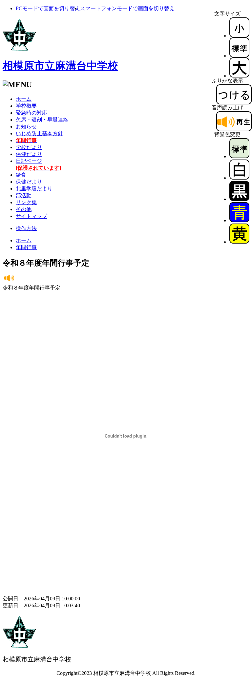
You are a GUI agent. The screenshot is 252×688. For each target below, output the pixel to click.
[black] (239, 199)
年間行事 (26, 247)
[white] (239, 178)
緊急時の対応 (31, 113)
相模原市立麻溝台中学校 (60, 66)
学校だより (29, 147)
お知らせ (26, 126)
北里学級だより (34, 188)
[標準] (239, 55)
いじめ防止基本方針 (39, 133)
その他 (24, 209)
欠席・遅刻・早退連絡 (42, 119)
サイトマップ (31, 216)
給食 (21, 175)
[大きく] (239, 75)
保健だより (29, 154)
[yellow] (239, 242)
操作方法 (26, 228)
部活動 (24, 195)
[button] (48, 8)
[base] (239, 156)
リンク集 (26, 202)
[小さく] (239, 35)
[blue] (239, 220)
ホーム (24, 99)
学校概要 (26, 106)
